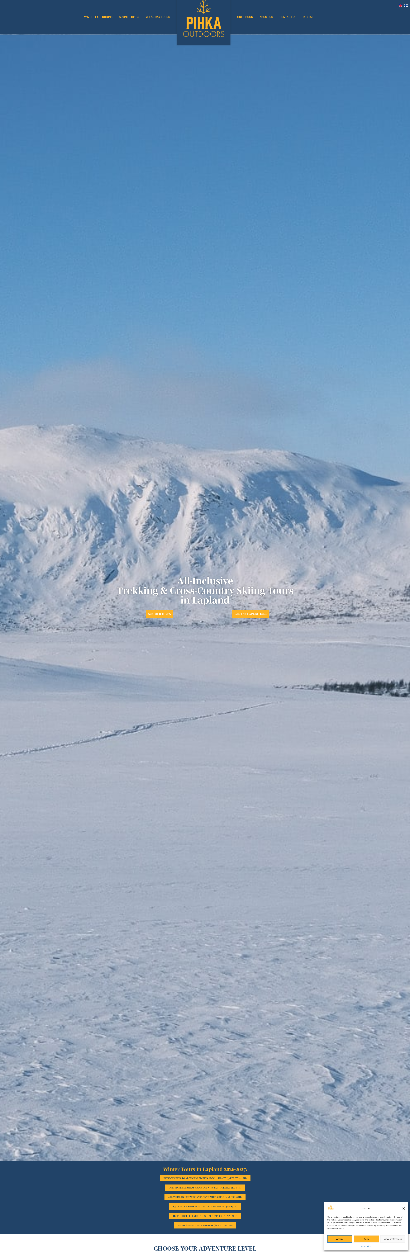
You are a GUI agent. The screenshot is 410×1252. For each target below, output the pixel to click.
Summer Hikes (129, 17)
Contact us (287, 17)
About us (266, 17)
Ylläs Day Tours (158, 17)
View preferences (393, 1239)
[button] (403, 1208)
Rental (308, 17)
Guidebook (245, 17)
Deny (366, 1239)
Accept (339, 1239)
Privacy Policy (365, 1246)
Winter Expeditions (98, 17)
